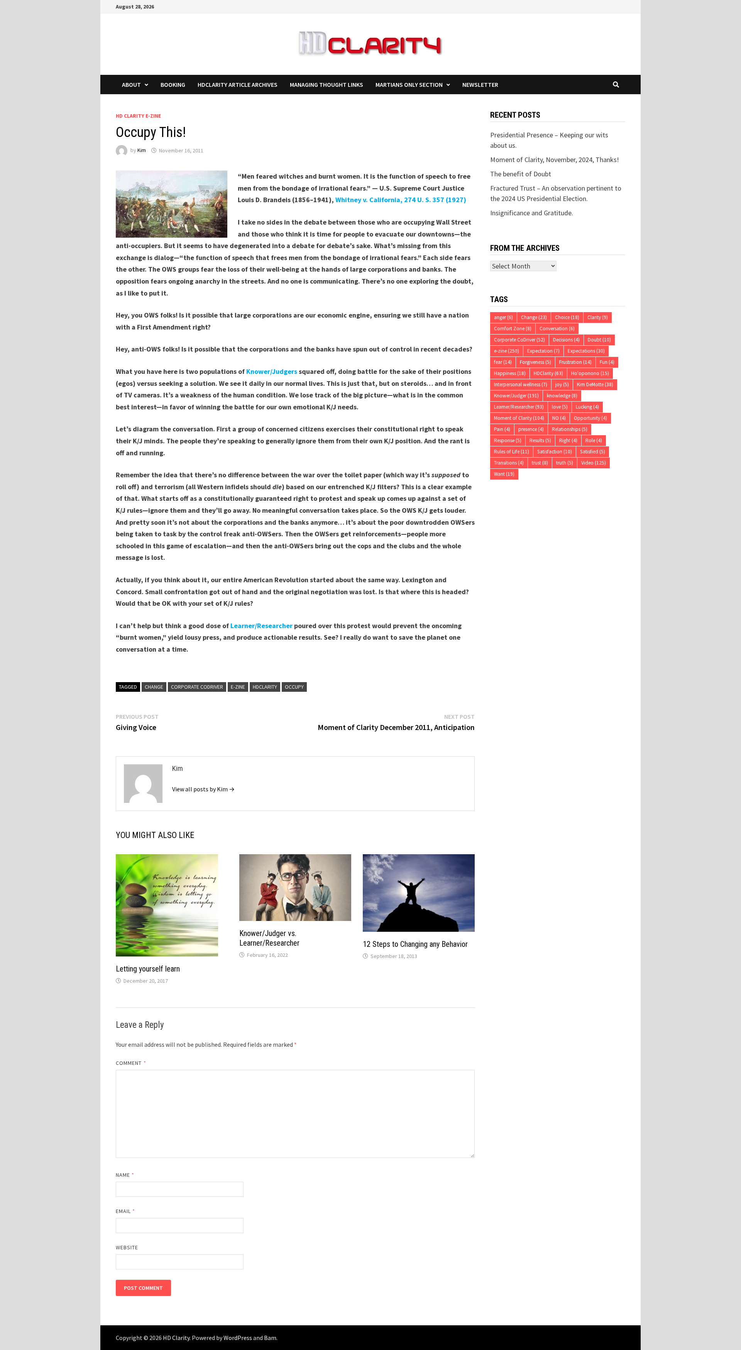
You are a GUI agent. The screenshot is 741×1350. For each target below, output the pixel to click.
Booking (173, 84)
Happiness (510, 373)
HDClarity (265, 686)
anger (503, 317)
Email (125, 1211)
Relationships (569, 429)
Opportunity (590, 418)
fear (503, 362)
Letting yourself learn (148, 968)
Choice (567, 317)
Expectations (586, 351)
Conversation (557, 328)
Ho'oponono (590, 373)
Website (127, 1247)
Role (593, 440)
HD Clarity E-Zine (138, 115)
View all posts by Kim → (203, 789)
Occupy (294, 686)
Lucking (587, 407)
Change (154, 686)
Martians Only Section (409, 84)
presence (531, 429)
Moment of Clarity (519, 418)
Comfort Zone (512, 328)
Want (504, 474)
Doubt (599, 339)
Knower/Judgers (272, 371)
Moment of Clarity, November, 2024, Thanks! (554, 159)
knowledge (562, 395)
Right (568, 440)
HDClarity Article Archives (237, 84)
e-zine (238, 686)
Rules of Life (511, 451)
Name (125, 1174)
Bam (270, 1338)
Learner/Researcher (261, 625)
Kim (141, 150)
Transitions (509, 463)
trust (540, 463)
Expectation (543, 351)
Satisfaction (554, 451)
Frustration (575, 362)
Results (540, 440)
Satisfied (592, 451)
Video (593, 463)
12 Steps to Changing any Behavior (415, 944)
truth (564, 463)
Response (507, 440)
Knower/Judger (516, 395)
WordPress (237, 1338)
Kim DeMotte (595, 384)
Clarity (597, 317)
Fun (607, 362)
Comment (131, 1062)
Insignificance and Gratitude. (531, 212)
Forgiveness (535, 362)
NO (559, 418)
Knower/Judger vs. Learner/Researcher (269, 938)
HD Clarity (176, 1338)
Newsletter (480, 84)
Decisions (566, 339)
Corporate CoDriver (197, 686)
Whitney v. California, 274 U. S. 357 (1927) (400, 199)
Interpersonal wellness (520, 384)
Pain (502, 429)
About (131, 84)
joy (562, 384)
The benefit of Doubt (520, 173)
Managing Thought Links (326, 84)
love (560, 407)
